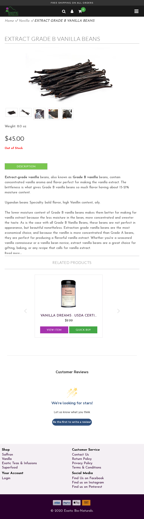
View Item (53, 330)
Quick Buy (82, 330)
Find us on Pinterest (87, 487)
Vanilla (24, 21)
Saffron (7, 454)
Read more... (13, 253)
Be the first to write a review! (72, 422)
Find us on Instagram (88, 482)
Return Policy (82, 459)
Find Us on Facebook (88, 478)
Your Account (12, 473)
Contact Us (80, 454)
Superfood (10, 467)
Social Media (82, 473)
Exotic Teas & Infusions (19, 463)
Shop (6, 450)
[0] (80, 12)
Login (6, 478)
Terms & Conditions (86, 467)
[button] (137, 12)
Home (9, 21)
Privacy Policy (82, 463)
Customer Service (86, 450)
